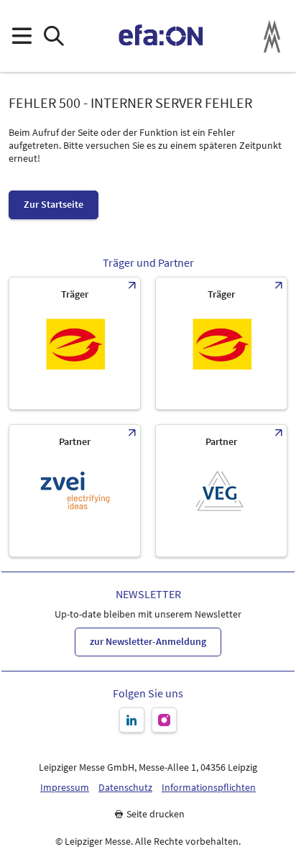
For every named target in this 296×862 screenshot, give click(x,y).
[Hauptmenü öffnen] (21, 36)
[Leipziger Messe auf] (131, 720)
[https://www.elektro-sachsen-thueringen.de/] (74, 343)
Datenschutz (125, 787)
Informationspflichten (209, 787)
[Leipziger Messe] (271, 36)
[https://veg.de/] (221, 490)
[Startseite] (161, 36)
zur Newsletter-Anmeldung (148, 641)
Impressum (64, 787)
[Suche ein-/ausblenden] (53, 36)
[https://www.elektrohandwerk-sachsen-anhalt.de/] (221, 343)
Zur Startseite (53, 204)
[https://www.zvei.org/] (74, 490)
